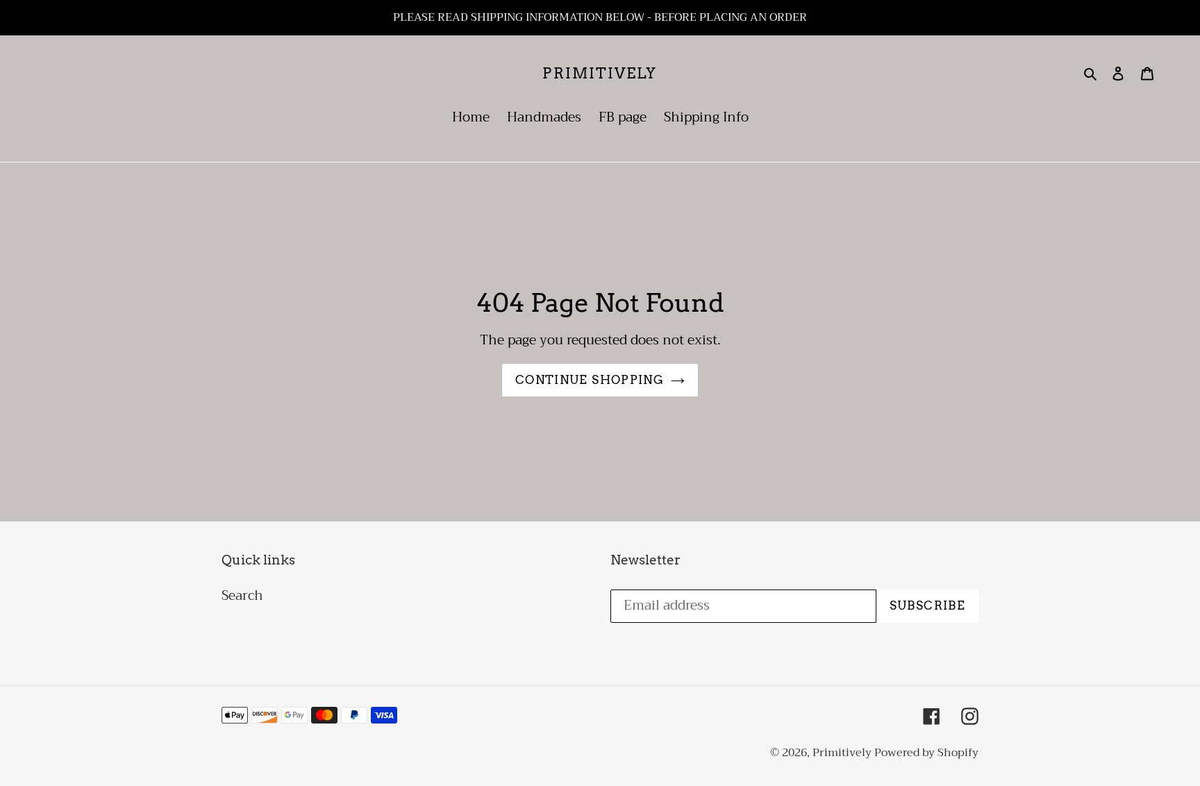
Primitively (599, 73)
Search (242, 595)
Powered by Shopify (926, 752)
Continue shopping (589, 380)
